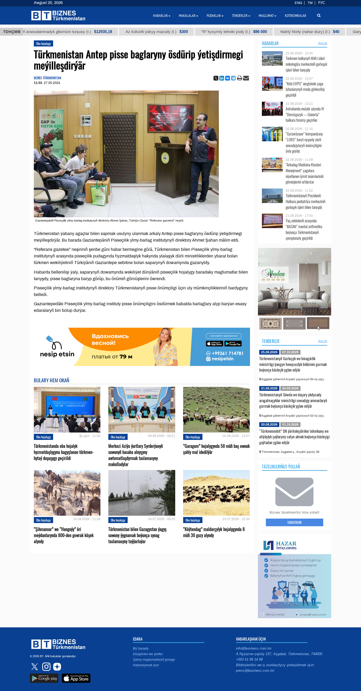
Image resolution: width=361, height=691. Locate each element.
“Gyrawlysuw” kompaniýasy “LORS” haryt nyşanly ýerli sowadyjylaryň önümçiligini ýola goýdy (304, 142)
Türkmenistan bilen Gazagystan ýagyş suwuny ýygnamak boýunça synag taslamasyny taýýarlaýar (137, 535)
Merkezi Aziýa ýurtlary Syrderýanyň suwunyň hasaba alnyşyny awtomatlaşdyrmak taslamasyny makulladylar (135, 455)
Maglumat (266, 15)
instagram (45, 666)
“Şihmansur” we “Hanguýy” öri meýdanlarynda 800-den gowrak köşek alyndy (64, 535)
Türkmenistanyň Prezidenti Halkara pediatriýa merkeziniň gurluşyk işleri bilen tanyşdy (305, 201)
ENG (298, 3)
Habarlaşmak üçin (146, 665)
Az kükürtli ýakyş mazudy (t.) (122, 32)
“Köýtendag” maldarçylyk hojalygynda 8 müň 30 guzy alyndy (214, 532)
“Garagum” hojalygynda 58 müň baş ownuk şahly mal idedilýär (216, 449)
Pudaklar (214, 15)
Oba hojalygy (43, 43)
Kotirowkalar (295, 15)
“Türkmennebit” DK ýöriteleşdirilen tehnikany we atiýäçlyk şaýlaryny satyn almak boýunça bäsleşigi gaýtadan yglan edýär (294, 436)
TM (310, 3)
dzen (56, 666)
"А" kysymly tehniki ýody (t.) (200, 32)
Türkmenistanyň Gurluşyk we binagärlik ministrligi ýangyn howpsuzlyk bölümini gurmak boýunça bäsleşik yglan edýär (293, 364)
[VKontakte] (227, 78)
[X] (216, 78)
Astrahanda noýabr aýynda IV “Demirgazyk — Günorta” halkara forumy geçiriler (305, 114)
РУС (321, 3)
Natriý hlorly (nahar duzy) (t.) (275, 32)
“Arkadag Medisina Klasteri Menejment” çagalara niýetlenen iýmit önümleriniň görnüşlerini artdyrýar (304, 173)
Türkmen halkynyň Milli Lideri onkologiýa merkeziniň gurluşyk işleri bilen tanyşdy (306, 64)
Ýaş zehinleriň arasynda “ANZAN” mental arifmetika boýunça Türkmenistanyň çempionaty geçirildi (304, 229)
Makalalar (187, 15)
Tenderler (270, 341)
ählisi (322, 43)
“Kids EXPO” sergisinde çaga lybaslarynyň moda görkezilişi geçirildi (305, 89)
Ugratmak (295, 522)
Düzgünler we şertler (148, 654)
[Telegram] (233, 78)
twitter (35, 666)
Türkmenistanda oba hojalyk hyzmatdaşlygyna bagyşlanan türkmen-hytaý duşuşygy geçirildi (64, 452)
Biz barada (141, 648)
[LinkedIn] (221, 78)
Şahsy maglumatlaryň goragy (154, 659)
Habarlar (270, 43)
